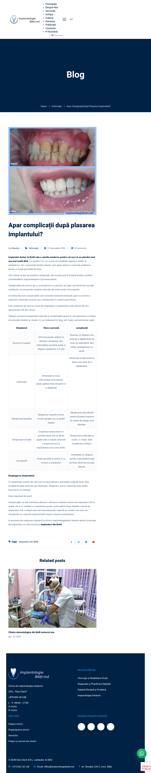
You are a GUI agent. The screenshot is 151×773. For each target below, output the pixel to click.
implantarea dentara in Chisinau (123, 413)
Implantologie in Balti (118, 440)
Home (44, 106)
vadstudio (39, 759)
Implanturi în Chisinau (118, 466)
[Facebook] (71, 542)
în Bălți (137, 500)
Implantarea (113, 407)
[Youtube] (91, 726)
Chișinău (120, 400)
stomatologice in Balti (118, 493)
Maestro (15, 248)
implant (134, 400)
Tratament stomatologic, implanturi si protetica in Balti (128, 217)
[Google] (110, 726)
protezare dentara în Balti (120, 486)
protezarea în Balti (116, 480)
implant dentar (114, 420)
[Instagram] (101, 726)
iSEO (49, 759)
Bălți (109, 400)
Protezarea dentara (116, 473)
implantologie (114, 433)
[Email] (93, 542)
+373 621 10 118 (17, 697)
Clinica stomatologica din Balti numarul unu (31, 632)
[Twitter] (79, 542)
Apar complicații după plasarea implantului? (128, 171)
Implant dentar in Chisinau (120, 427)
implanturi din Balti (28, 541)
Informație (57, 106)
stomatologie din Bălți (118, 500)
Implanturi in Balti (116, 460)
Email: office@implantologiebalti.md (55, 766)
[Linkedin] (86, 542)
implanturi (112, 447)
